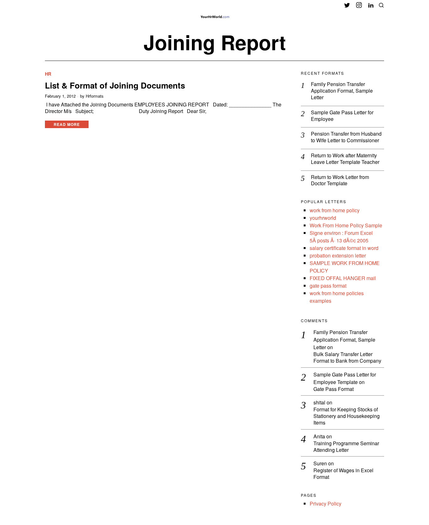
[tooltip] (347, 5)
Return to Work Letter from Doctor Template (340, 180)
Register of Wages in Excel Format (343, 473)
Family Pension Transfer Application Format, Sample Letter (342, 90)
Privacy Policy (325, 503)
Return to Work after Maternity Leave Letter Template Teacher (345, 158)
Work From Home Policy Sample (346, 225)
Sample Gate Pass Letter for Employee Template (344, 378)
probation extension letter (338, 255)
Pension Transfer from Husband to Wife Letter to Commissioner (346, 137)
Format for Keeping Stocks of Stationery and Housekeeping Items (346, 416)
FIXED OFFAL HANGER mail (343, 278)
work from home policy (335, 210)
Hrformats (95, 96)
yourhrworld (323, 217)
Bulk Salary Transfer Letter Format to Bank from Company (347, 357)
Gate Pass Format (333, 389)
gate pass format (328, 285)
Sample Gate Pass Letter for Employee (342, 115)
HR (48, 74)
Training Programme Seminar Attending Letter (346, 446)
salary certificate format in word (344, 248)
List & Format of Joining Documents (115, 85)
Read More (67, 124)
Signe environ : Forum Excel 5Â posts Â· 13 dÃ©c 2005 (341, 236)
